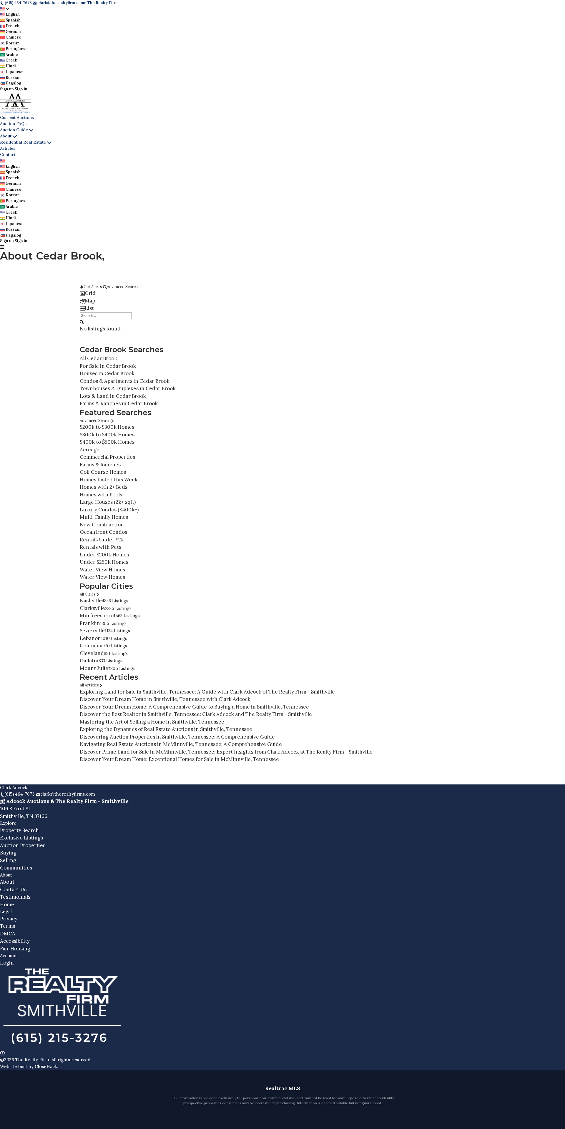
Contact (8, 154)
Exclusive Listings (21, 837)
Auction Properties (22, 845)
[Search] (82, 321)
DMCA (7, 933)
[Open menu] (2, 247)
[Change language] (4, 9)
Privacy (8, 918)
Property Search (19, 830)
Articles (7, 148)
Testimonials (15, 897)
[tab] (282, 293)
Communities (16, 867)
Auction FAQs (13, 123)
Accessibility (15, 941)
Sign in (21, 89)
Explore (8, 823)
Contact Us (13, 889)
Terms (7, 926)
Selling (8, 860)
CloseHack (46, 1066)
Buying (8, 852)
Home (7, 904)
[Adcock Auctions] (62, 1045)
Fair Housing (15, 948)
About (5, 136)
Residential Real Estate (23, 142)
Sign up (7, 89)
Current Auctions (17, 117)
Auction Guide (14, 129)
